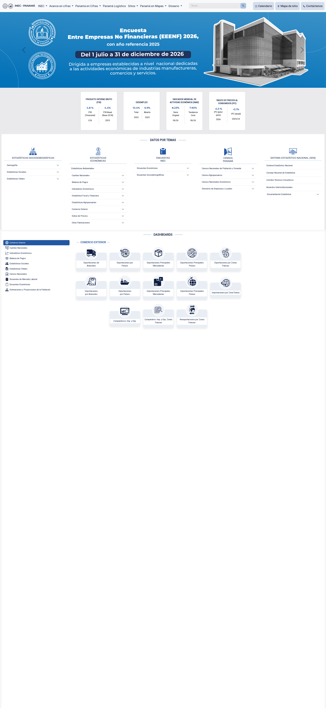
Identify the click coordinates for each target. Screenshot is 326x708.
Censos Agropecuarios (212, 175)
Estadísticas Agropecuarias (84, 202)
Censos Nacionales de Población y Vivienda (221, 168)
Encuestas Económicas (147, 168)
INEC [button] (41, 6)
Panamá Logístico (114, 6)
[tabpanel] (159, 286)
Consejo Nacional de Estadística (280, 173)
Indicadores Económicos (83, 189)
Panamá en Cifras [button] (87, 6)
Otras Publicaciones (81, 222)
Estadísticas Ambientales (82, 168)
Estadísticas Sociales (16, 172)
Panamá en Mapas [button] (152, 6)
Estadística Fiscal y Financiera (85, 195)
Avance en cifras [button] (60, 6)
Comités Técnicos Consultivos (280, 180)
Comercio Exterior (80, 209)
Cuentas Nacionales (81, 175)
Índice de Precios (80, 216)
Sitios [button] (132, 6)
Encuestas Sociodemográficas (150, 175)
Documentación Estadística (279, 194)
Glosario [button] (174, 6)
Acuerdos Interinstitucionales (279, 187)
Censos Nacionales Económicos (216, 182)
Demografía (12, 165)
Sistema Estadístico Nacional (279, 165)
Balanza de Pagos (80, 182)
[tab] (36, 242)
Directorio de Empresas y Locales (217, 188)
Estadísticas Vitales (16, 179)
